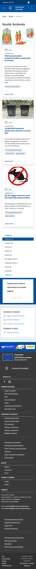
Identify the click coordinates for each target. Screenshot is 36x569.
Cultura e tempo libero (11, 421)
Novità (11, 16)
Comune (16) (9, 243)
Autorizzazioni (9, 457)
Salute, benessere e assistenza (14, 454)
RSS (3, 556)
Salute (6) (8, 267)
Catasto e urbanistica (11, 430)
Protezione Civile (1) (11, 263)
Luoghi (6, 481)
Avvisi (10, 50)
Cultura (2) (8, 247)
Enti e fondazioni (9, 400)
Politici (6, 403)
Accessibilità (6, 558)
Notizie (6, 467)
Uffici (6, 397)
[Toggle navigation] (4, 8)
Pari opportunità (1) (11, 259)
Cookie (4, 563)
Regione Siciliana (8, 2)
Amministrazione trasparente (14, 538)
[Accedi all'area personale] (28, 2)
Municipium (24, 563)
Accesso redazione (29, 564)
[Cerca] (32, 8)
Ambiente (7, 451)
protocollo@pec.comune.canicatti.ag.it (17, 508)
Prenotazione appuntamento (13, 519)
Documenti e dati (10, 409)
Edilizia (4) (8, 251)
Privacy (4, 561)
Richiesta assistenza (11, 528)
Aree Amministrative (11, 393)
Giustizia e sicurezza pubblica (13, 445)
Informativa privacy (10, 541)
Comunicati (8, 470)
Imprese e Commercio (11, 427)
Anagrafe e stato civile (11, 418)
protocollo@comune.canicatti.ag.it (17, 506)
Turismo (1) (8, 275)
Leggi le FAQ (8, 525)
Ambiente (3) (9, 239)
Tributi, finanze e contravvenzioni (15, 448)
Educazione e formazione (12, 442)
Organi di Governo (10, 390)
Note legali (7, 544)
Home (4, 16)
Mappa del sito (6, 565)
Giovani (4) (8, 255)
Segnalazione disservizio (12, 522)
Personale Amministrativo (12, 406)
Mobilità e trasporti (10, 433)
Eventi (6, 484)
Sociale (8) (8, 271)
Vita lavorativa (9, 424)
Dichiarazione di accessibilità (13, 547)
